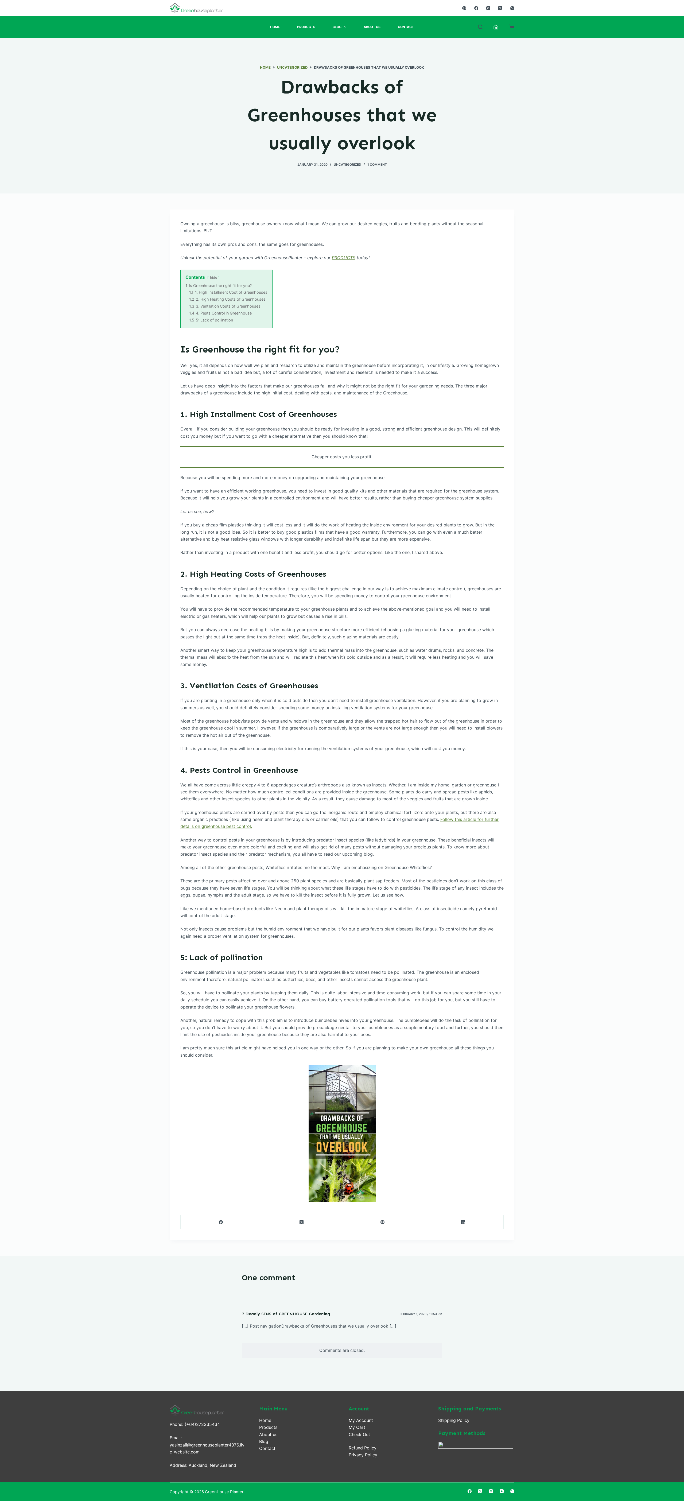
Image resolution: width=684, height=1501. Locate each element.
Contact (406, 27)
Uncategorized (347, 164)
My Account (361, 1420)
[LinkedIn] (463, 1222)
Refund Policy (362, 1447)
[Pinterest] (464, 8)
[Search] (480, 27)
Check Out (359, 1434)
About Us (372, 27)
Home (275, 27)
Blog (337, 27)
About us (268, 1434)
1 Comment (377, 164)
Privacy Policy (363, 1454)
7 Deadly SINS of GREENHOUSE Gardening (286, 1313)
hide (213, 278)
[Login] (495, 27)
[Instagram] (488, 8)
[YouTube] (502, 1491)
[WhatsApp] (512, 8)
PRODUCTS (343, 257)
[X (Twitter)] (500, 8)
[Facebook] (476, 8)
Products (306, 27)
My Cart (357, 1427)
